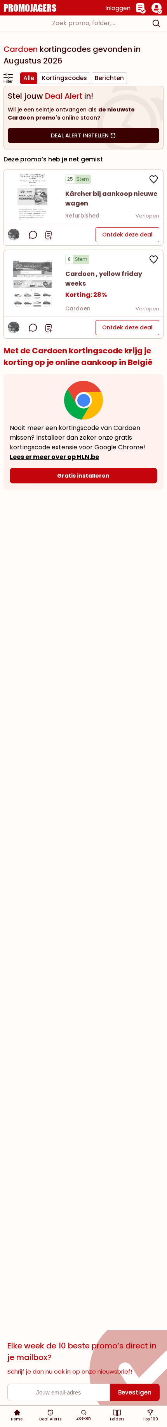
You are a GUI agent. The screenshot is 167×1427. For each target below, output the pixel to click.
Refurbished (82, 215)
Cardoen (77, 308)
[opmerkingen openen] (33, 235)
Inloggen (118, 8)
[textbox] (76, 23)
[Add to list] (49, 234)
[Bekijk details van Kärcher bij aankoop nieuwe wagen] (32, 197)
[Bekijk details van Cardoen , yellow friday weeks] (32, 283)
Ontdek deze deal (127, 234)
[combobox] (83, 23)
